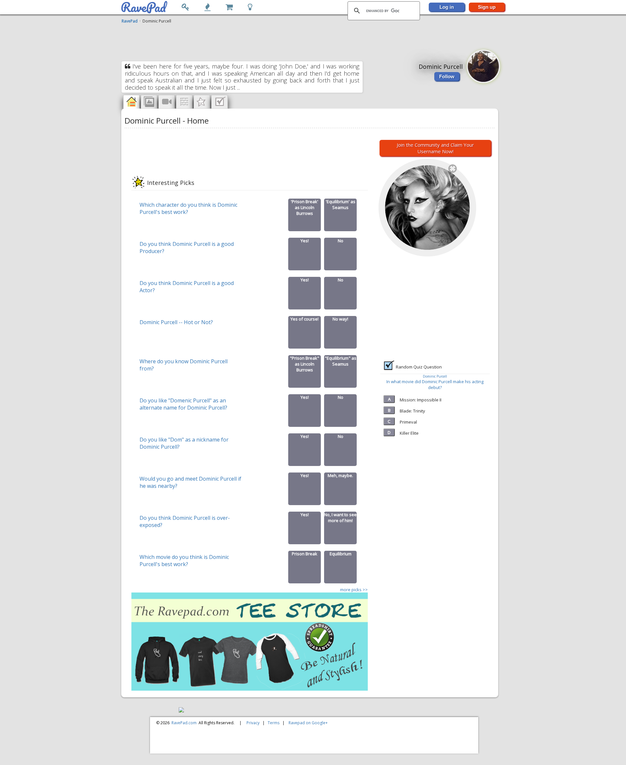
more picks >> (354, 589)
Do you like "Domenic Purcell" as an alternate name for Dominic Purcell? (183, 404)
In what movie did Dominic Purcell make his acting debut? (435, 384)
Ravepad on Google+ (308, 723)
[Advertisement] (310, 40)
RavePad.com (184, 723)
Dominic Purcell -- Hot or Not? (176, 322)
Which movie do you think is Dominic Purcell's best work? (184, 560)
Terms (273, 723)
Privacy (253, 723)
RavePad (130, 21)
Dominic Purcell (435, 376)
